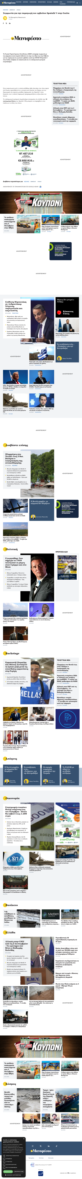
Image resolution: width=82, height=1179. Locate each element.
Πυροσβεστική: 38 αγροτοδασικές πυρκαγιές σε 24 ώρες (66, 940)
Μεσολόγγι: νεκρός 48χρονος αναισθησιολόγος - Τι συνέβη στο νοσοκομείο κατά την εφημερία (65, 119)
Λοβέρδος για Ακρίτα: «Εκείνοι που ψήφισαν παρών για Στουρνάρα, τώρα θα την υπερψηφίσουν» (15, 723)
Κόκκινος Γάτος (68, 312)
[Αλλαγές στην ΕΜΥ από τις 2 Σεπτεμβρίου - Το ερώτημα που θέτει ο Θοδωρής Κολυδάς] (37, 960)
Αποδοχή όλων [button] (8, 1171)
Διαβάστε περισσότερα (15, 1152)
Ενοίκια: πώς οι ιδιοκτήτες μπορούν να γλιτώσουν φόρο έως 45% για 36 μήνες (17, 823)
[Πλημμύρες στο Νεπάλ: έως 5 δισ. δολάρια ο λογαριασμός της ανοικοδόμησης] (37, 473)
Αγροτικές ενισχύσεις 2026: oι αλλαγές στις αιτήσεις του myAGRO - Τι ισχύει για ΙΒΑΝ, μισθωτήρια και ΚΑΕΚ (64, 100)
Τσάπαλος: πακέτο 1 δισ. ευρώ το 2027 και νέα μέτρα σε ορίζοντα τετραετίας (41, 409)
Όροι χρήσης (31, 1158)
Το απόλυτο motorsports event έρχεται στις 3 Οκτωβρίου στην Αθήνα (9, 222)
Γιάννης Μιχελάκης (52, 781)
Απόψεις (11, 758)
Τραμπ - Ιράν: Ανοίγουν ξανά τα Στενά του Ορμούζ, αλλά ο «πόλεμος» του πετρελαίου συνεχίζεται (48, 1098)
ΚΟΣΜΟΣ (5, 10)
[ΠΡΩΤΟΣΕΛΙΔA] (67, 567)
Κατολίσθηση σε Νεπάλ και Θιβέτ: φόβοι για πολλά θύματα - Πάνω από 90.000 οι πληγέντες (17, 477)
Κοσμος (55, 2)
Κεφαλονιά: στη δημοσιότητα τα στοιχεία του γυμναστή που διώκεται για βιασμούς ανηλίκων (67, 964)
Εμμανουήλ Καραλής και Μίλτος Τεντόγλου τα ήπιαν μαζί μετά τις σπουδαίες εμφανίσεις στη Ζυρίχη (16, 666)
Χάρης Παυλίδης (67, 358)
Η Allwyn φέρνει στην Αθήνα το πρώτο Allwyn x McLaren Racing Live (69, 228)
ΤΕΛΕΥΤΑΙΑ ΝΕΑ (59, 83)
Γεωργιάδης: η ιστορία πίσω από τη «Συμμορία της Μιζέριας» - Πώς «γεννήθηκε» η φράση (16, 579)
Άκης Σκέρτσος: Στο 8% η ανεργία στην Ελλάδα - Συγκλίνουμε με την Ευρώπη (40, 386)
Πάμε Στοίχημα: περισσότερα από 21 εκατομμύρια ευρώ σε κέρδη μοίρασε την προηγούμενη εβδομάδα (50, 229)
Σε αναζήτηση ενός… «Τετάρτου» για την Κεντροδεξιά (65, 346)
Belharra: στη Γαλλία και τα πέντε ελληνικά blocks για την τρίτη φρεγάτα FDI (14, 410)
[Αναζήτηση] (79, 3)
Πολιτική (12, 549)
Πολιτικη (18, 2)
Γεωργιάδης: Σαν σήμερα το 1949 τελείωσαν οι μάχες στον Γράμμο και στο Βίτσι (15, 562)
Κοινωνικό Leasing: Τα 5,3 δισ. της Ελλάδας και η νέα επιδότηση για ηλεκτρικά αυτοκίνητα (65, 861)
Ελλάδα (10, 932)
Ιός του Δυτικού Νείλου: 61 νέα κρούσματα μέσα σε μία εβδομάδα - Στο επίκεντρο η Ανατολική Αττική (41, 1003)
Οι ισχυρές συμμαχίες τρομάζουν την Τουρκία (49, 770)
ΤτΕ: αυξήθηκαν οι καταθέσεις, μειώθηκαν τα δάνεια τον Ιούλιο (9, 917)
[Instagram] (32, 1146)
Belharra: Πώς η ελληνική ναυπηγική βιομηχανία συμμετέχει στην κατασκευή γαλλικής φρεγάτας (40, 868)
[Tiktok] (56, 1146)
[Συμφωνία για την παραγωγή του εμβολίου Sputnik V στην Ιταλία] (3, 23)
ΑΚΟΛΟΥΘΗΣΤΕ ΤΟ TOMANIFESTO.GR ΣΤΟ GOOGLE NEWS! (21, 186)
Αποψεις (25, 2)
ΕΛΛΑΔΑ (61, 114)
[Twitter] (40, 1146)
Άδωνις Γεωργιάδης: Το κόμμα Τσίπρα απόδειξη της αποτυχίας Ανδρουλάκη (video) (17, 586)
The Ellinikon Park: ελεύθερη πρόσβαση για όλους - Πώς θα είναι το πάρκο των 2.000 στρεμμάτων (69, 923)
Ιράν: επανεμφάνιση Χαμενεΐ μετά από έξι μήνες (50, 1125)
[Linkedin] (9, 23)
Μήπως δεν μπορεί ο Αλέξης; (65, 301)
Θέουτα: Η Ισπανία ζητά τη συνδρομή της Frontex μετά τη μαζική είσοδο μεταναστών (70, 1126)
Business (12, 905)
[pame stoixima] (41, 202)
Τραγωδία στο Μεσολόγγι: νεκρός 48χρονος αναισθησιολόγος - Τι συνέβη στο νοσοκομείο (14, 1003)
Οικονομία (13, 798)
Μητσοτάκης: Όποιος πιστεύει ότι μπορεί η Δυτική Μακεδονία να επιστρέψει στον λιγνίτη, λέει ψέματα (17, 326)
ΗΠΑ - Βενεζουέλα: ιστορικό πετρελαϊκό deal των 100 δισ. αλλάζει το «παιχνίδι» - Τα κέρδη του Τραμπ (15, 386)
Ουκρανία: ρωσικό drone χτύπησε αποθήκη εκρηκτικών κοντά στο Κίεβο (14, 514)
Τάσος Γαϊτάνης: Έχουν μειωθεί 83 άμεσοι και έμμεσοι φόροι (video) (15, 642)
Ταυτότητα (41, 1158)
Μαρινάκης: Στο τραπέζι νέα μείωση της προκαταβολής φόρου (67, 334)
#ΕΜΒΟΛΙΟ (12, 9)
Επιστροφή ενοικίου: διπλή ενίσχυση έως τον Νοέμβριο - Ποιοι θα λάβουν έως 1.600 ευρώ (16, 811)
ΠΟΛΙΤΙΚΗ (15, 313)
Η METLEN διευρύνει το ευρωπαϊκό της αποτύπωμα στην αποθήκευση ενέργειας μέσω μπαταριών (50, 923)
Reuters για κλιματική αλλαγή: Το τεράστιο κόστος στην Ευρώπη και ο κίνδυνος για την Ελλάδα (17, 971)
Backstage (12, 653)
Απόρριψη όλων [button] (18, 1171)
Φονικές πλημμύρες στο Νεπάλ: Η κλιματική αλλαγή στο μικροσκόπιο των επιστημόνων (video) (17, 470)
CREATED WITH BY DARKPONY (68, 1173)
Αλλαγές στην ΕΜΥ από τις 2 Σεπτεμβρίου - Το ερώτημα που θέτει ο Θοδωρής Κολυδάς (64, 110)
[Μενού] (77, 2)
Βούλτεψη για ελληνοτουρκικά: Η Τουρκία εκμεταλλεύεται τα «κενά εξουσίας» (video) (41, 619)
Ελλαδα (49, 2)
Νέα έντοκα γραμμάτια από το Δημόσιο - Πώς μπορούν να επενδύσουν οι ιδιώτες (14, 891)
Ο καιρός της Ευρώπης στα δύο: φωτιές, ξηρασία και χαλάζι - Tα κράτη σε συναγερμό (17, 958)
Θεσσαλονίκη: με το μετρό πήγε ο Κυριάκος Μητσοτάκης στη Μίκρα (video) (41, 723)
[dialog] (14, 1157)
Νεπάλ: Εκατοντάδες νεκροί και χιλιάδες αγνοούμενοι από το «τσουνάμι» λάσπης (9, 1099)
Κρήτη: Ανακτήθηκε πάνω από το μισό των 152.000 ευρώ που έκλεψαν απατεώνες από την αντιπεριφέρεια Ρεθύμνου (67, 951)
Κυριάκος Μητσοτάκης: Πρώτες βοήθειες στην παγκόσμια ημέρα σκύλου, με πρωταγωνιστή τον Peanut (15, 747)
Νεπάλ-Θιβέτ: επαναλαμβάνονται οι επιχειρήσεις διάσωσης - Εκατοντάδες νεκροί (17, 483)
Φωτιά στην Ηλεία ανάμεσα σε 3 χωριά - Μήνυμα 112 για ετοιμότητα (67, 986)
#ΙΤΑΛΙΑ (18, 9)
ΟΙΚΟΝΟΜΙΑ (62, 104)
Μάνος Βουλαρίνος (71, 781)
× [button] (23, 1138)
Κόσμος (11, 1084)
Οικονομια (33, 2)
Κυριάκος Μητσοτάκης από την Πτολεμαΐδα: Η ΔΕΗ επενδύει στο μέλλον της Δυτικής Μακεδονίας (16, 333)
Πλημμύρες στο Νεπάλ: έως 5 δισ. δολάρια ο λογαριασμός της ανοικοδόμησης (64, 90)
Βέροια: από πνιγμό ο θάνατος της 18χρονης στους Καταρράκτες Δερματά (67, 975)
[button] (13, 1175)
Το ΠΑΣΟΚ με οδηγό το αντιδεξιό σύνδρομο (68, 770)
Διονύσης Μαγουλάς (42, 517)
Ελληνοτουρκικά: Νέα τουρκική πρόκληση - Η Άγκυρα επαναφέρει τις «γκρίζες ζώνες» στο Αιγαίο (15, 619)
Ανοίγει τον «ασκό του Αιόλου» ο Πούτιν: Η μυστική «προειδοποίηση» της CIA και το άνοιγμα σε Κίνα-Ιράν (31, 1127)
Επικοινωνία (50, 1158)
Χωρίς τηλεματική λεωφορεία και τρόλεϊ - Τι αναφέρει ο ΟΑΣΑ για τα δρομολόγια (15, 1025)
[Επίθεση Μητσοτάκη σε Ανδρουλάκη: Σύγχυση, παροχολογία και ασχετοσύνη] (37, 321)
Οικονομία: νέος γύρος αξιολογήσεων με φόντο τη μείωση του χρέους (41, 362)
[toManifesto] (9, 3)
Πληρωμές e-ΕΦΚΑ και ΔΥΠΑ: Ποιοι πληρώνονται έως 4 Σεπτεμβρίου (13, 868)
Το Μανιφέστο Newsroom (17, 17)
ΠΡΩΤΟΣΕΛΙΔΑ (71, 2)
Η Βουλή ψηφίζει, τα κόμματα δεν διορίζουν (40, 502)
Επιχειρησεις (42, 2)
